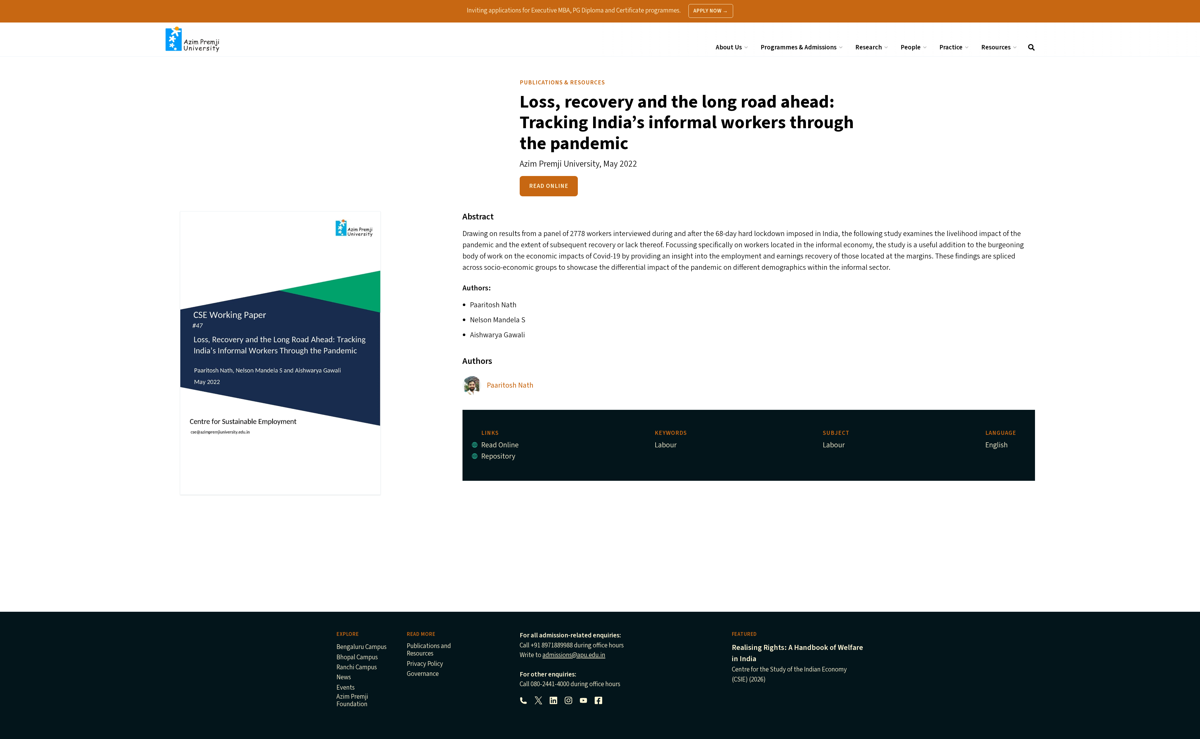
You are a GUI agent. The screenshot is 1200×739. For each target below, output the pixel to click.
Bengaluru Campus (362, 647)
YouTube (583, 700)
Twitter (538, 700)
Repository (498, 456)
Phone (523, 700)
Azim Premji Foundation (352, 701)
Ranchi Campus (357, 667)
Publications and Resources (429, 650)
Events (346, 688)
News (344, 677)
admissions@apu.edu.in (573, 655)
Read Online (548, 186)
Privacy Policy (425, 664)
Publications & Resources (562, 82)
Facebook (598, 700)
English (996, 445)
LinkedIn (553, 700)
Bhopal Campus (357, 657)
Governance (423, 674)
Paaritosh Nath (510, 385)
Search (1031, 47)
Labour (666, 445)
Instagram (568, 700)
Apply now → (710, 11)
